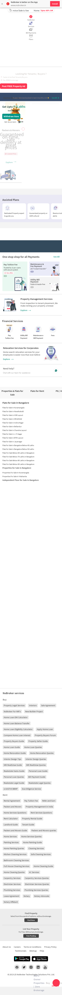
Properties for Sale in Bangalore (16, 468)
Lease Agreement (11, 896)
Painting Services (11, 842)
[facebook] (17, 967)
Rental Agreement (12, 800)
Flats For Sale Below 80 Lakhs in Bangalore (18, 460)
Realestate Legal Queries (40, 783)
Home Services (10, 836)
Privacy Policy (50, 947)
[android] (22, 958)
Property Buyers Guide (14, 741)
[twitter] (24, 967)
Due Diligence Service (31, 788)
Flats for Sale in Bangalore (15, 402)
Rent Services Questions (41, 812)
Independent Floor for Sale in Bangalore (20, 480)
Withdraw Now (11, 116)
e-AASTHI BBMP (11, 788)
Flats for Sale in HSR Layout (12, 415)
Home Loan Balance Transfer (16, 723)
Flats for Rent (37, 390)
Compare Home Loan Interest (17, 735)
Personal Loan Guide (38, 771)
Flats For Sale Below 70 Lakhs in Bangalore (18, 456)
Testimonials (20, 950)
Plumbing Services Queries (36, 890)
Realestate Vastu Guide (14, 771)
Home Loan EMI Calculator (16, 717)
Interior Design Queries (36, 759)
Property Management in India (39, 806)
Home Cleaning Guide (43, 866)
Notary (27, 896)
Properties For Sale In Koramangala (15, 472)
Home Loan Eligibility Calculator (18, 729)
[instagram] (31, 967)
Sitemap (33, 950)
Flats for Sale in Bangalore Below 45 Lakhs (18, 445)
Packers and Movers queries (43, 830)
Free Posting (31, 936)
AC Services (34, 872)
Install (55, 3)
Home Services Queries (31, 836)
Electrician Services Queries (37, 884)
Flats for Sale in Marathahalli (13, 411)
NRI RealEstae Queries (36, 765)
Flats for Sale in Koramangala (13, 407)
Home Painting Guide (32, 842)
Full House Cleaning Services (16, 866)
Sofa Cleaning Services (41, 854)
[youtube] (45, 967)
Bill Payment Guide (36, 777)
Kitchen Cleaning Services (15, 854)
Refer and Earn (48, 800)
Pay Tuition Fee (31, 800)
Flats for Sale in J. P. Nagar (12, 434)
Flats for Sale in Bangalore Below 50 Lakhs (18, 449)
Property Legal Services (14, 705)
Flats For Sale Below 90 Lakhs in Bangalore (18, 464)
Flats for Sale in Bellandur (12, 426)
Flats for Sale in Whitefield (12, 419)
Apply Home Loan (45, 729)
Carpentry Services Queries (37, 878)
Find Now (31, 920)
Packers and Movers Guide (15, 830)
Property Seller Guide (38, 741)
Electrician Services (12, 884)
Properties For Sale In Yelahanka (14, 476)
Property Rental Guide (32, 818)
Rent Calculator (11, 818)
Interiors (33, 705)
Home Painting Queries (14, 848)
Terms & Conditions (32, 947)
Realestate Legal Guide (14, 783)
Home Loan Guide (12, 747)
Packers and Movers (12, 806)
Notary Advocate (41, 896)
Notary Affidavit (11, 902)
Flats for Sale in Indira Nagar (12, 423)
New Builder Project (34, 711)
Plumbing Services (12, 890)
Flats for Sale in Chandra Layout (14, 430)
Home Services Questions (15, 812)
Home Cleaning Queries (14, 872)
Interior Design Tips (12, 759)
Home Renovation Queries (42, 753)
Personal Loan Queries (14, 777)
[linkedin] (38, 967)
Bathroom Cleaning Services (16, 860)
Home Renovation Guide (15, 753)
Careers (17, 947)
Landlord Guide (11, 824)
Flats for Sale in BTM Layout (12, 438)
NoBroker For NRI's (12, 711)
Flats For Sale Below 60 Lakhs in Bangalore (18, 453)
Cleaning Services (36, 848)
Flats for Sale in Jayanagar (12, 441)
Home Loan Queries (33, 747)
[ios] (40, 958)
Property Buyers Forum (45, 735)
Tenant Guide (28, 824)
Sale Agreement (48, 705)
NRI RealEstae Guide (13, 765)
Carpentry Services (12, 878)
